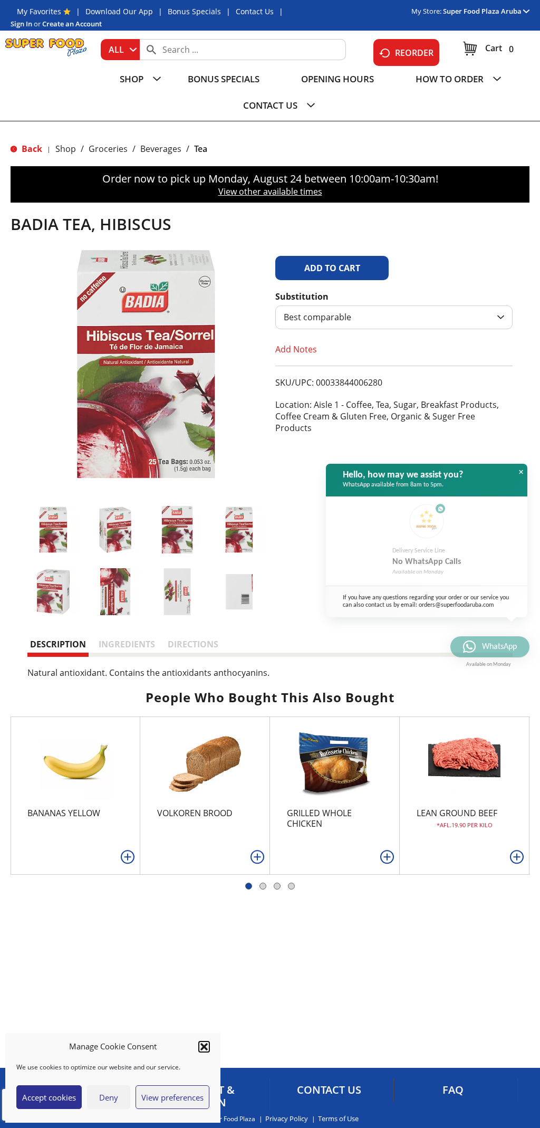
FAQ (453, 1090)
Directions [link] (193, 644)
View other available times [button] (270, 191)
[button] (204, 1046)
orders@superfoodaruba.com (456, 605)
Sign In (21, 23)
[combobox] (120, 49)
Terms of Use (338, 1119)
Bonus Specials (194, 11)
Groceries (108, 149)
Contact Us (255, 11)
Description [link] (58, 644)
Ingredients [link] (127, 644)
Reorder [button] (414, 53)
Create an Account (72, 23)
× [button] (521, 472)
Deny (108, 1097)
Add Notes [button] (296, 349)
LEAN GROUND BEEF (457, 813)
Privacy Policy (286, 1119)
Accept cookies (49, 1097)
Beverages (160, 149)
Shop (65, 149)
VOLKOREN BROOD (195, 813)
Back (31, 149)
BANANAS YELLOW (63, 813)
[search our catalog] (151, 49)
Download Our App (119, 11)
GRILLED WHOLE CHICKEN (319, 818)
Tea (200, 149)
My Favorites (39, 11)
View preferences (172, 1097)
